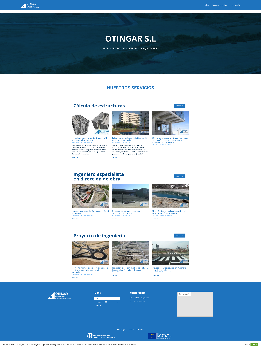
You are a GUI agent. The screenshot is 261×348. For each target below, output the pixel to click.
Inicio (207, 5)
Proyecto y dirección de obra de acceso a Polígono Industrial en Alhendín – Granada (90, 270)
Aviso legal (121, 329)
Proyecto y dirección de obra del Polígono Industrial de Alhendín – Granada (130, 269)
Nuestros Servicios (219, 5)
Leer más (247, 344)
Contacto (236, 5)
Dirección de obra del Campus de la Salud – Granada (90, 212)
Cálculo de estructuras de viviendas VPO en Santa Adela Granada (90, 139)
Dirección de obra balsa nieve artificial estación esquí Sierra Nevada (169, 212)
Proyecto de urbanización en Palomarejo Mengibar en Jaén (169, 269)
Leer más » (76, 157)
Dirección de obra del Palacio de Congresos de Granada (126, 212)
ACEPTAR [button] (254, 344)
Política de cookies (136, 329)
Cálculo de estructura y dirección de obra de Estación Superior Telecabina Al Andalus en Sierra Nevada (170, 140)
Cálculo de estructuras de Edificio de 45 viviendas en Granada (129, 139)
